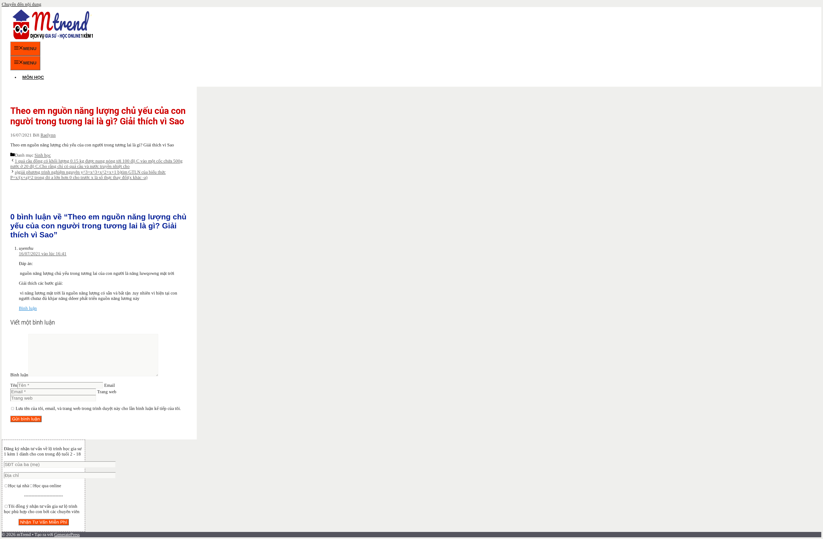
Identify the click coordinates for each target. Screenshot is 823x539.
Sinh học (43, 155)
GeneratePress (67, 534)
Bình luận (28, 308)
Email (109, 385)
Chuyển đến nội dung (21, 4)
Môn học (33, 77)
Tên (13, 385)
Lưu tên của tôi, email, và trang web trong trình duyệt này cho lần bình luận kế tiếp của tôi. (98, 408)
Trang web (106, 391)
